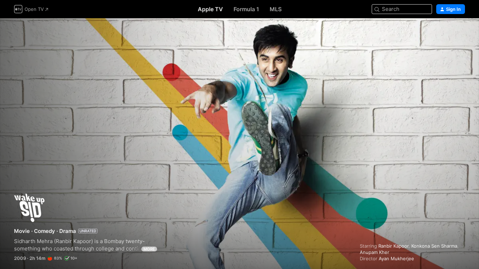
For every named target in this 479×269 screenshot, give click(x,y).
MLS (276, 9)
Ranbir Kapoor (393, 246)
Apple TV (210, 9)
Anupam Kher (374, 252)
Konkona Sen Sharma (434, 246)
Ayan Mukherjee (396, 258)
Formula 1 (246, 9)
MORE (149, 249)
